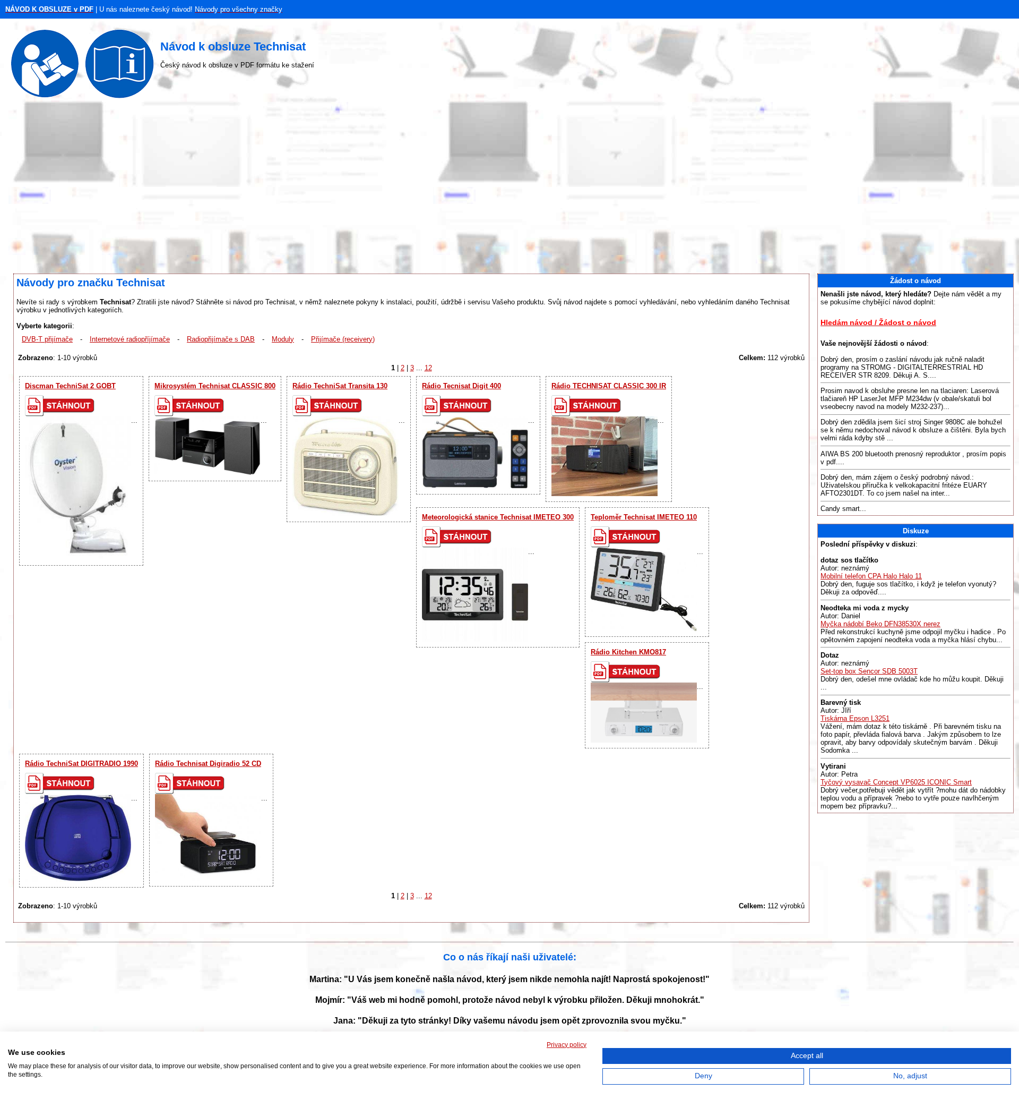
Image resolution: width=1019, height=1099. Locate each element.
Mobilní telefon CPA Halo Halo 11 (871, 576)
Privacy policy (566, 1045)
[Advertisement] (509, 188)
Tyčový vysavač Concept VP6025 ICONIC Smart (896, 782)
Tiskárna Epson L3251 (855, 718)
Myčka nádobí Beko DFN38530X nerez (880, 624)
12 (428, 368)
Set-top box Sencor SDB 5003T (869, 671)
